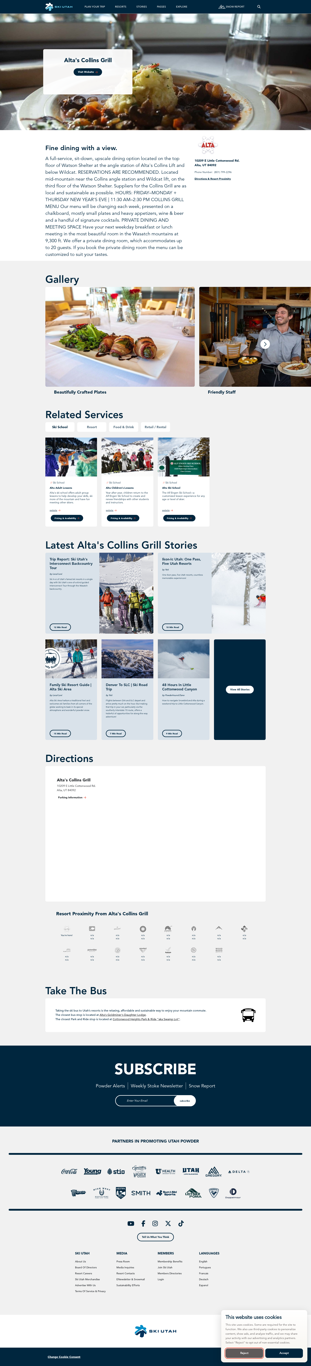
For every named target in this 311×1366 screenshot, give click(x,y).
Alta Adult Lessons (61, 487)
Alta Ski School (171, 487)
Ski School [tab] (60, 427)
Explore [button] (181, 6)
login (161, 1279)
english (203, 1261)
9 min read (172, 733)
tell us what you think (155, 1237)
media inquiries (125, 1267)
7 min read (116, 733)
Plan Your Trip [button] (95, 6)
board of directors (86, 1267)
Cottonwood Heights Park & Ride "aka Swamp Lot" (146, 1019)
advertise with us (85, 1285)
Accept (284, 1353)
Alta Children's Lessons (120, 487)
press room (123, 1261)
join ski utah (165, 1267)
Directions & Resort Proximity (213, 178)
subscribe (185, 1100)
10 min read (172, 627)
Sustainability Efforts (128, 1285)
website (53, 510)
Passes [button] (161, 6)
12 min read (60, 627)
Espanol (203, 1285)
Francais (203, 1273)
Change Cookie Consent (64, 1357)
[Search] (259, 7)
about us (80, 1261)
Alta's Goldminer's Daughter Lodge (123, 1015)
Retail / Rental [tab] (155, 427)
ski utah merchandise (87, 1279)
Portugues (205, 1267)
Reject (244, 1353)
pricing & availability (65, 518)
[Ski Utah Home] (58, 7)
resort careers (83, 1273)
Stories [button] (141, 6)
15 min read (60, 733)
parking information (70, 797)
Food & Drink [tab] (123, 427)
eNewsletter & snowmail (130, 1279)
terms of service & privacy (90, 1291)
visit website (86, 72)
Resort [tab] (92, 427)
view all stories (239, 689)
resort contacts (125, 1273)
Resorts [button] (120, 6)
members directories (170, 1273)
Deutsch (203, 1279)
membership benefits (170, 1261)
